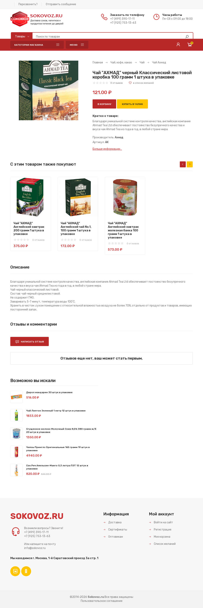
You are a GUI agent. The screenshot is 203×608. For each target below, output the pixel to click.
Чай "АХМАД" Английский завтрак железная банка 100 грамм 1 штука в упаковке (123, 230)
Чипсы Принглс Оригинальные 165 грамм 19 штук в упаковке (58, 449)
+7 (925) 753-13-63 (123, 22)
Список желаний (164, 544)
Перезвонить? (28, 4)
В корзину (104, 104)
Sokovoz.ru (96, 597)
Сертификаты (117, 529)
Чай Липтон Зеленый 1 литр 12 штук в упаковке (56, 410)
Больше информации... (107, 149)
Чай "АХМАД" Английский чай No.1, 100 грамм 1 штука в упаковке (76, 228)
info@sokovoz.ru (35, 548)
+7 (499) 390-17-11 (122, 18)
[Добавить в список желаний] (141, 82)
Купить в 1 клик (132, 104)
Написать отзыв (32, 341)
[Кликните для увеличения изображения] (48, 90)
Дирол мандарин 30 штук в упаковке (49, 392)
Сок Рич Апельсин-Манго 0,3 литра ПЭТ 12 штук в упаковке (57, 467)
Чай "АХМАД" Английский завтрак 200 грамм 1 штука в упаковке (28, 228)
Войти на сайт (163, 522)
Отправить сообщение (61, 4)
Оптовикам (115, 536)
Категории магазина (28, 45)
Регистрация (162, 529)
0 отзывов (116, 82)
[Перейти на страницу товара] (31, 197)
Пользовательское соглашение (102, 601)
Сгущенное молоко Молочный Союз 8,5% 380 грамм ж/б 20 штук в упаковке (61, 430)
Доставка (115, 522)
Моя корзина (161, 536)
